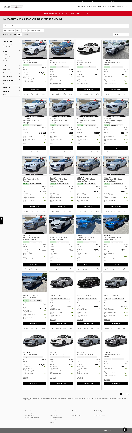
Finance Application (76, 413)
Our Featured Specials (30, 420)
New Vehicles (81, 6)
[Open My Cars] (126, 6)
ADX (19, 34)
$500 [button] (45, 82)
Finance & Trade (101, 6)
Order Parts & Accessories (56, 417)
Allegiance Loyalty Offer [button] (29, 79)
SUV (24, 30)
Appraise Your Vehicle (77, 415)
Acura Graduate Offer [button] (28, 82)
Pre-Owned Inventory (30, 415)
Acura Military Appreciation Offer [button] (27, 76)
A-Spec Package (9, 30)
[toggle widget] (125, 429)
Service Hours (53, 422)
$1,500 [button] (44, 79)
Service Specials (53, 415)
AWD (18, 30)
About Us (118, 6)
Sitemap (105, 430)
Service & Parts (111, 6)
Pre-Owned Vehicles (91, 6)
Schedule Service (54, 413)
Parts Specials (53, 420)
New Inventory (28, 413)
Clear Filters (26, 34)
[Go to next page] (127, 394)
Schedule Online (82, 13)
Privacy (109, 430)
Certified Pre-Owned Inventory (32, 417)
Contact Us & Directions (99, 415)
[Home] (7, 6)
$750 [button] (45, 75)
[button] (34, 65)
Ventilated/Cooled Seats (36, 30)
